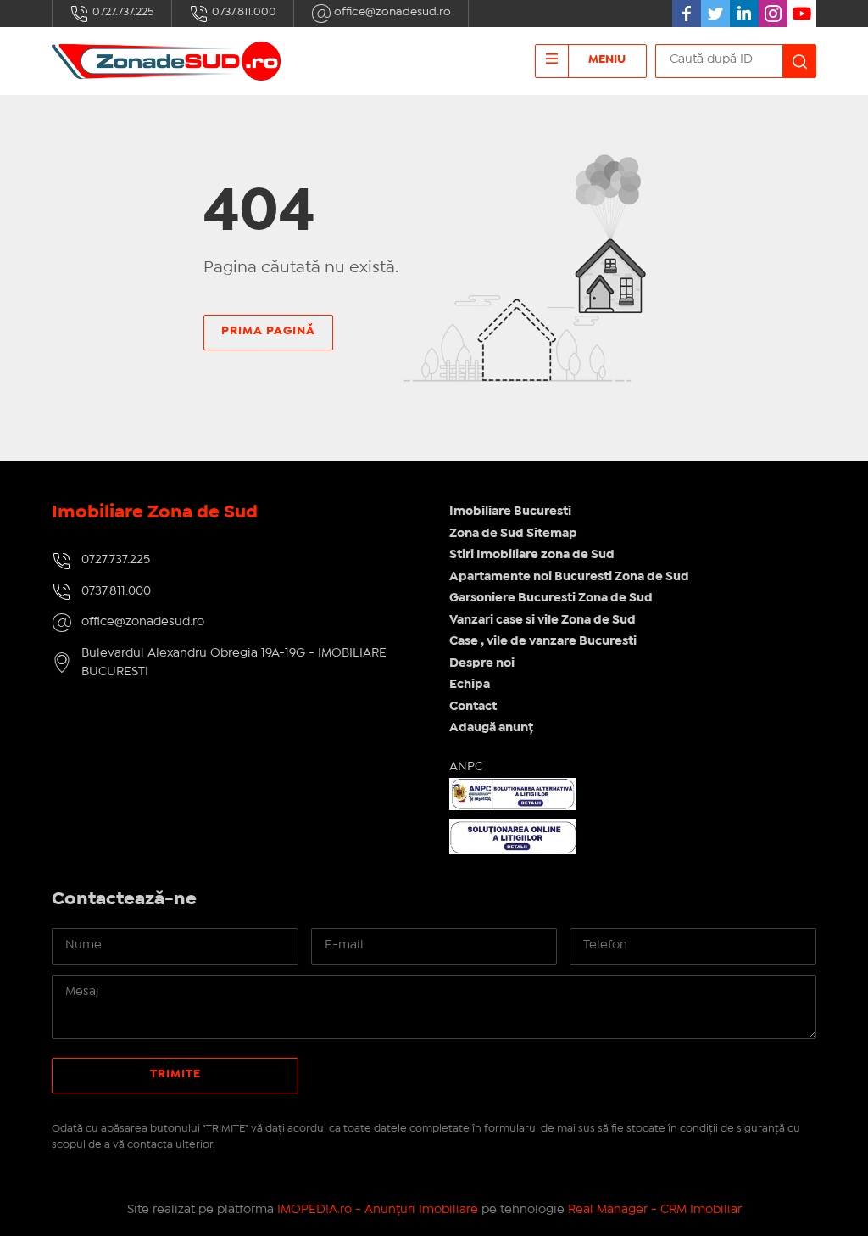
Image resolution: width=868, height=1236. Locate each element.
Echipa (469, 685)
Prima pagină (268, 331)
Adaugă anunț (491, 728)
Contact (473, 707)
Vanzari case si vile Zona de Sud (542, 620)
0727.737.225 (122, 12)
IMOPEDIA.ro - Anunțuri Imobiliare (377, 1210)
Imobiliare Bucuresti (510, 511)
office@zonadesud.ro (391, 12)
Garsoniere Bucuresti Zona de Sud (551, 598)
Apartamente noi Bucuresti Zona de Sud (569, 577)
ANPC (466, 767)
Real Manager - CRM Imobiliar (655, 1210)
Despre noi (482, 663)
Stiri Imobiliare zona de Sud (532, 555)
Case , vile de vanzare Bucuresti (543, 641)
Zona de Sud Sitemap (513, 534)
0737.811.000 (242, 12)
